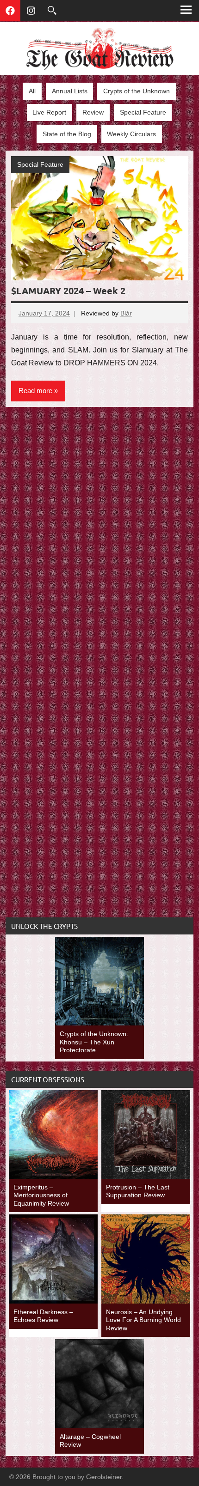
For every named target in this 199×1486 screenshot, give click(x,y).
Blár (126, 313)
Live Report (49, 112)
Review (93, 112)
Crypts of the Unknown (136, 91)
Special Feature (143, 112)
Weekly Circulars (131, 134)
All (32, 91)
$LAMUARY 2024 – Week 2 (68, 291)
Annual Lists (69, 91)
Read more (35, 390)
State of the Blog (67, 134)
